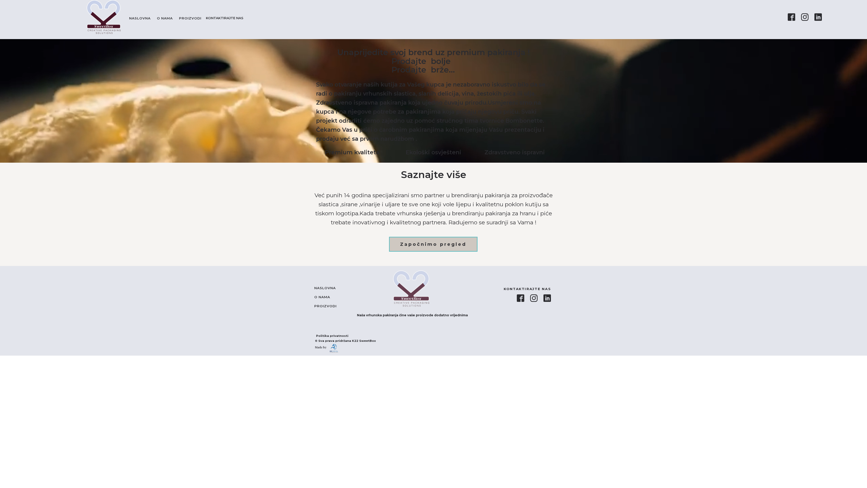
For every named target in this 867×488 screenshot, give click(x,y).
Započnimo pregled (433, 244)
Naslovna (140, 18)
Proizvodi (190, 18)
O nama (165, 18)
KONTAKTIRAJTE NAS (225, 18)
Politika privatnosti (330, 336)
